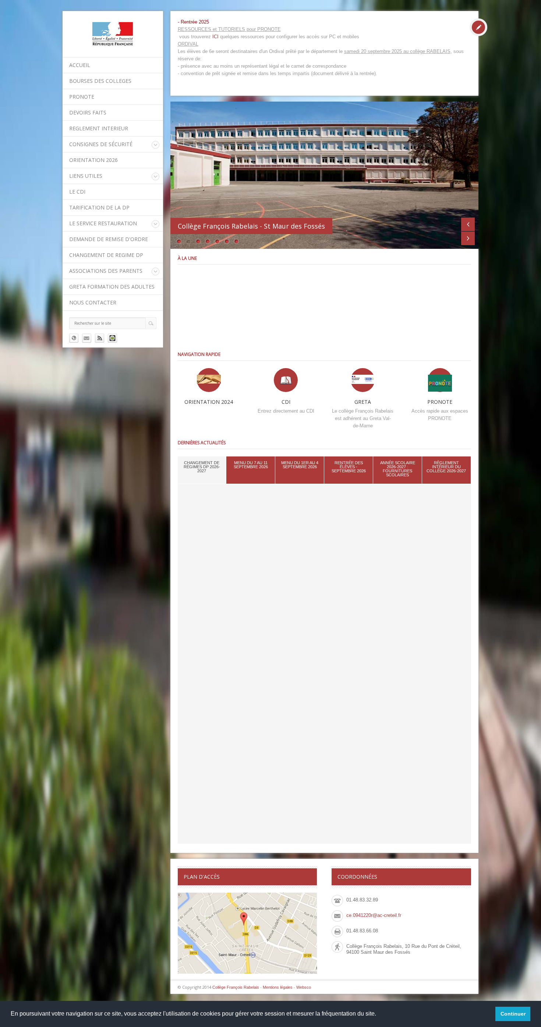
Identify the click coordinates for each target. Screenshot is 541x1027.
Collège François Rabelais (235, 987)
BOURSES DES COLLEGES (100, 80)
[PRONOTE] (440, 380)
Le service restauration (103, 223)
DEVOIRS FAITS (87, 112)
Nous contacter (92, 302)
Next (468, 238)
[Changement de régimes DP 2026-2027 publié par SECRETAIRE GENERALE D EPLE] (223, 307)
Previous (468, 224)
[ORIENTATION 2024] (209, 380)
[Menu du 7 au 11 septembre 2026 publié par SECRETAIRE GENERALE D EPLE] (324, 307)
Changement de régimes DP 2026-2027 (202, 466)
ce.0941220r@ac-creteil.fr (373, 915)
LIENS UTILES (85, 175)
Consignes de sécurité (100, 144)
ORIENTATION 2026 (93, 159)
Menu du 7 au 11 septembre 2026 (251, 464)
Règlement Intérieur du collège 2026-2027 (446, 466)
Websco (303, 987)
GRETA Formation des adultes (112, 286)
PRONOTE (81, 96)
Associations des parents (105, 270)
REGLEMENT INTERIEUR (98, 128)
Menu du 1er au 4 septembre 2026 (299, 464)
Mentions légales (278, 987)
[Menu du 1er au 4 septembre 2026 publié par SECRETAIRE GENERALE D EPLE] (425, 307)
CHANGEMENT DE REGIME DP (106, 254)
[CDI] (286, 380)
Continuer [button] (513, 1014)
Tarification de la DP (99, 207)
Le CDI (77, 191)
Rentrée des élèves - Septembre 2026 (349, 466)
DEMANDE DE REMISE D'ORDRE (108, 239)
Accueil (79, 64)
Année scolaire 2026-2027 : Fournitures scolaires (397, 468)
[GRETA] (363, 380)
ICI (215, 36)
